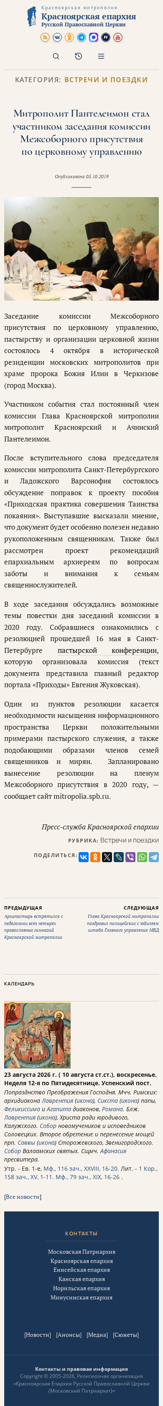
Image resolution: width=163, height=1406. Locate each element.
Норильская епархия (81, 1288)
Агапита (59, 1109)
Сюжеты (126, 1334)
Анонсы (69, 1334)
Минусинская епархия (81, 1297)
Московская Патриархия (81, 1251)
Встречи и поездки (106, 79)
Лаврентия (57, 1101)
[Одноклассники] (95, 857)
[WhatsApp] (142, 857)
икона (84, 1101)
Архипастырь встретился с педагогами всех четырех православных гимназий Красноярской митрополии (33, 922)
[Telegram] (154, 857)
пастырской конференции (107, 650)
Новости (37, 1334)
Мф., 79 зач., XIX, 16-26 (88, 1177)
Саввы (26, 1142)
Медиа (97, 1334)
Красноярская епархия (82, 1261)
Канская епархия (82, 1279)
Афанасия (113, 1151)
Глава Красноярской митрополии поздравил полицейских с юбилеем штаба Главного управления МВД (123, 918)
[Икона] (37, 1066)
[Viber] (130, 857)
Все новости (23, 1197)
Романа (112, 1109)
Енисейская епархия (81, 1269)
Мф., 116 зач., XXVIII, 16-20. (81, 1168)
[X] (107, 857)
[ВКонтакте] (84, 857)
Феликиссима (22, 1109)
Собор (48, 1126)
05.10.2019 (97, 176)
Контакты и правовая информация (81, 1368)
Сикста (107, 1101)
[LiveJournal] (119, 857)
